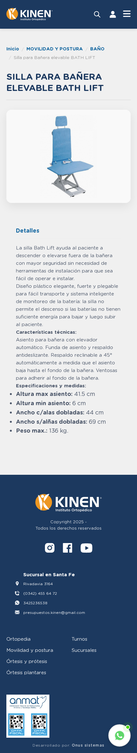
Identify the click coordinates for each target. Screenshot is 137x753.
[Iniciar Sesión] (112, 14)
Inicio (12, 49)
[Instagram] (49, 549)
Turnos (79, 639)
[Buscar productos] (97, 14)
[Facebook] (67, 549)
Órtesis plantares (26, 672)
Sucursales (84, 650)
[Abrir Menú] (127, 14)
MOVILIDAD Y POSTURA (54, 49)
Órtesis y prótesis (26, 661)
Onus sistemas (88, 745)
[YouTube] (86, 549)
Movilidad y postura (29, 650)
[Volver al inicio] (29, 14)
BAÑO (97, 49)
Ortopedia (18, 639)
